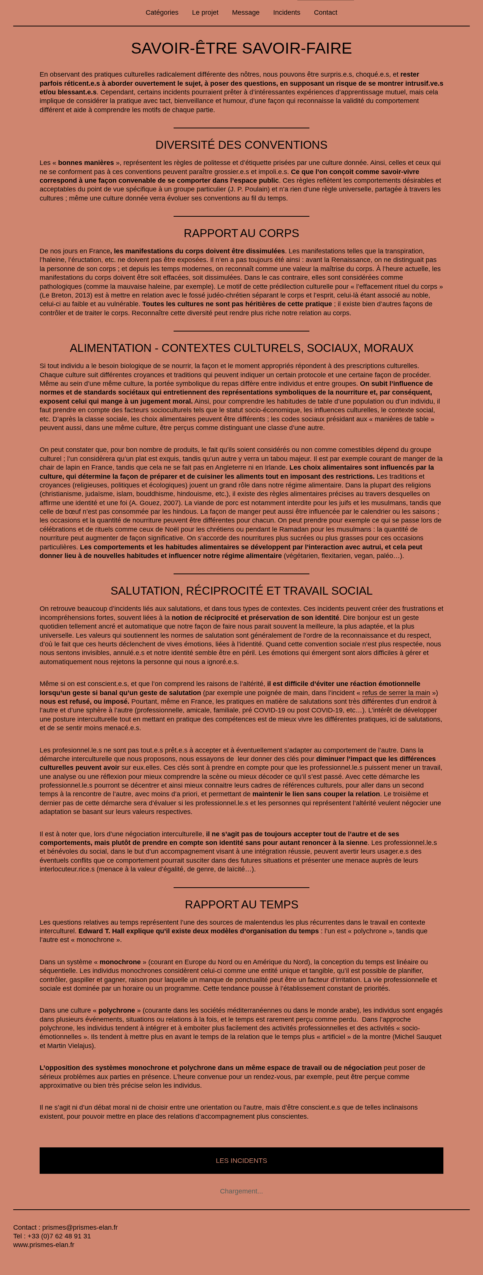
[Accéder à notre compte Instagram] (30, 1258)
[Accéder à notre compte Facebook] (16, 1258)
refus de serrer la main (396, 693)
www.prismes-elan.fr (43, 1245)
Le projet (205, 12)
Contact (325, 12)
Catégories (162, 12)
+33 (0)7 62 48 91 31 (59, 1236)
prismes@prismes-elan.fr (80, 1227)
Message (246, 12)
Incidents (286, 12)
